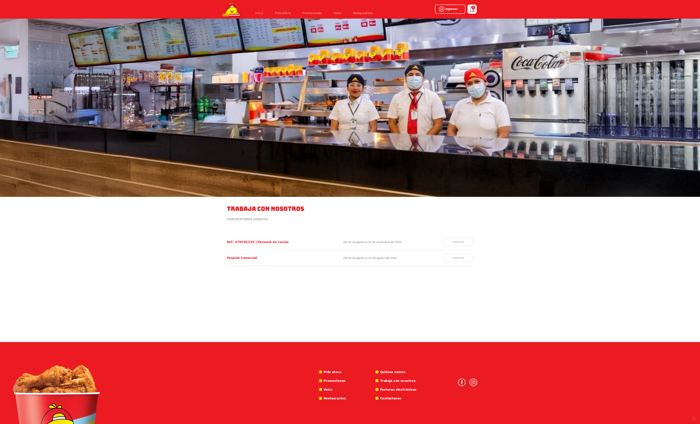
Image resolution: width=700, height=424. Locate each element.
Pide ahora (283, 13)
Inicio (259, 13)
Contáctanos (390, 398)
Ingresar (451, 9)
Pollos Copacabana (231, 9)
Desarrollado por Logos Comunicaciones (693, 418)
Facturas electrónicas (398, 389)
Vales (337, 13)
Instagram (473, 382)
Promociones (312, 13)
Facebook (462, 382)
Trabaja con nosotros (398, 381)
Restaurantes (363, 13)
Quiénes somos (392, 372)
